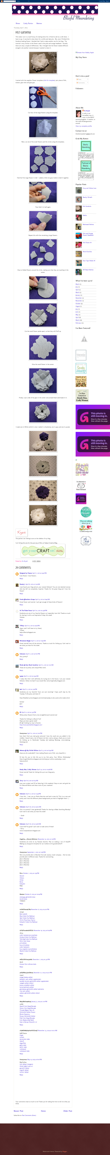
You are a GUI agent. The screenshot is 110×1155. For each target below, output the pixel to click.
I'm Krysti (87, 111)
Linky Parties (28, 23)
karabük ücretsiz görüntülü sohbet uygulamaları (34, 981)
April (77, 290)
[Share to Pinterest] (40, 561)
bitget (21, 1035)
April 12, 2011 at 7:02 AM (46, 665)
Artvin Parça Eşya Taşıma (27, 920)
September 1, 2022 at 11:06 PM (36, 852)
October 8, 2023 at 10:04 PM (33, 894)
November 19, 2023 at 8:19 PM (43, 930)
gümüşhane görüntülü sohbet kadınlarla (32, 989)
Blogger (64, 1151)
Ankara (22, 878)
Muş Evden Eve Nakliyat (27, 916)
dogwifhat (23, 1043)
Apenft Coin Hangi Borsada (28, 1006)
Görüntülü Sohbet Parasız (27, 1012)
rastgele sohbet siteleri (27, 983)
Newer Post (18, 1111)
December (79, 298)
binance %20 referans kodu (28, 964)
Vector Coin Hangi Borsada (28, 1008)
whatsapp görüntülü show (27, 897)
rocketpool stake (24, 1051)
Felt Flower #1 (87, 242)
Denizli (22, 876)
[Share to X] (36, 561)
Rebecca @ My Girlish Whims (29, 750)
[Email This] (33, 561)
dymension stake (25, 1039)
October (78, 303)
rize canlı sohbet (25, 991)
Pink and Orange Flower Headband (88, 234)
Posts (79, 79)
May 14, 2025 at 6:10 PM (34, 1059)
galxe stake (23, 1045)
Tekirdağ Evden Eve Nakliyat (28, 939)
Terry (21, 780)
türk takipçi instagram (26, 1064)
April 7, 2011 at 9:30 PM (39, 573)
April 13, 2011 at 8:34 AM (46, 750)
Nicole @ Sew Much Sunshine (29, 665)
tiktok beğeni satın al (26, 1066)
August (78, 306)
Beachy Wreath (87, 197)
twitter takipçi (24, 1072)
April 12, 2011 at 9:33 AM (31, 676)
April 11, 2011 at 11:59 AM (38, 641)
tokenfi (22, 1041)
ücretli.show (23, 899)
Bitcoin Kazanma (25, 1014)
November (79, 301)
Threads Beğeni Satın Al (27, 1010)
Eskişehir (22, 884)
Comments (81, 83)
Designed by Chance (26, 573)
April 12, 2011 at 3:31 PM (29, 712)
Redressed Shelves (88, 224)
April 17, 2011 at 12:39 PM (33, 794)
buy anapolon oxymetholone (28, 949)
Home (18, 23)
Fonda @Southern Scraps (27, 599)
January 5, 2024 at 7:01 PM (39, 1001)
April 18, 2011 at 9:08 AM (33, 824)
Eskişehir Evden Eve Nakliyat (28, 922)
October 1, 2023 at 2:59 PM (31, 873)
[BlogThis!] (35, 561)
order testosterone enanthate (28, 935)
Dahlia (85, 215)
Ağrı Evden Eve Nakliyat (27, 918)
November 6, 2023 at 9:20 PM (40, 909)
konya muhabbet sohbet (27, 985)
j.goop (21, 676)
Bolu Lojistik (23, 914)
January (78, 295)
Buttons (39, 23)
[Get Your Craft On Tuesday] (43, 557)
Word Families (87, 251)
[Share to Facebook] (38, 561)
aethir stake (23, 1047)
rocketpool (23, 1049)
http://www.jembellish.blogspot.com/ (31, 725)
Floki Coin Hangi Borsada (27, 1018)
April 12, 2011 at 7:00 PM (34, 733)
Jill (20, 712)
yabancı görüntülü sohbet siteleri (30, 993)
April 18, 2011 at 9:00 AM (33, 807)
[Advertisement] (34, 1119)
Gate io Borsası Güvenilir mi (28, 1022)
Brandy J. (22, 584)
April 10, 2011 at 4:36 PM (39, 610)
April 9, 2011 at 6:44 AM (42, 599)
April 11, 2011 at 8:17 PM (33, 654)
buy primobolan (24, 945)
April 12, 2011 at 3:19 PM (30, 689)
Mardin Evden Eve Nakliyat (28, 951)
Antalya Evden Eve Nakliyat (28, 937)
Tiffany (22, 625)
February (78, 323)
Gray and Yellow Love (89, 188)
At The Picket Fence (26, 610)
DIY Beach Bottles (88, 270)
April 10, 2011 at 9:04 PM (32, 625)
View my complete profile (84, 126)
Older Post (67, 1111)
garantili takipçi (24, 1068)
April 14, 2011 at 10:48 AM (44, 769)
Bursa (21, 882)
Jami (21, 689)
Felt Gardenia (87, 206)
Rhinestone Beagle (25, 641)
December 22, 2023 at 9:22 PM (43, 972)
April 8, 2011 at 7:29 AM (33, 584)
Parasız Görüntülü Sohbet (27, 1016)
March (77, 284)
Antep (21, 880)
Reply (21, 578)
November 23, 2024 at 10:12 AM (47, 1030)
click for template (49, 80)
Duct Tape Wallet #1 (89, 261)
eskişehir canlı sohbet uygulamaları (30, 979)
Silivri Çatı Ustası (25, 941)
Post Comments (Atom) (29, 1115)
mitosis (22, 1037)
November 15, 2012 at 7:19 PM (47, 839)
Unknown (22, 654)
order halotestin (24, 947)
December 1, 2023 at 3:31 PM (41, 959)
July (77, 287)
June (77, 312)
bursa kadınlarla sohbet (27, 987)
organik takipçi (24, 1070)
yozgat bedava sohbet (26, 977)
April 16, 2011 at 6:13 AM (31, 780)
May (77, 314)
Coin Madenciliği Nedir (27, 1020)
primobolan (23, 943)
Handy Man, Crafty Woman (28, 769)
